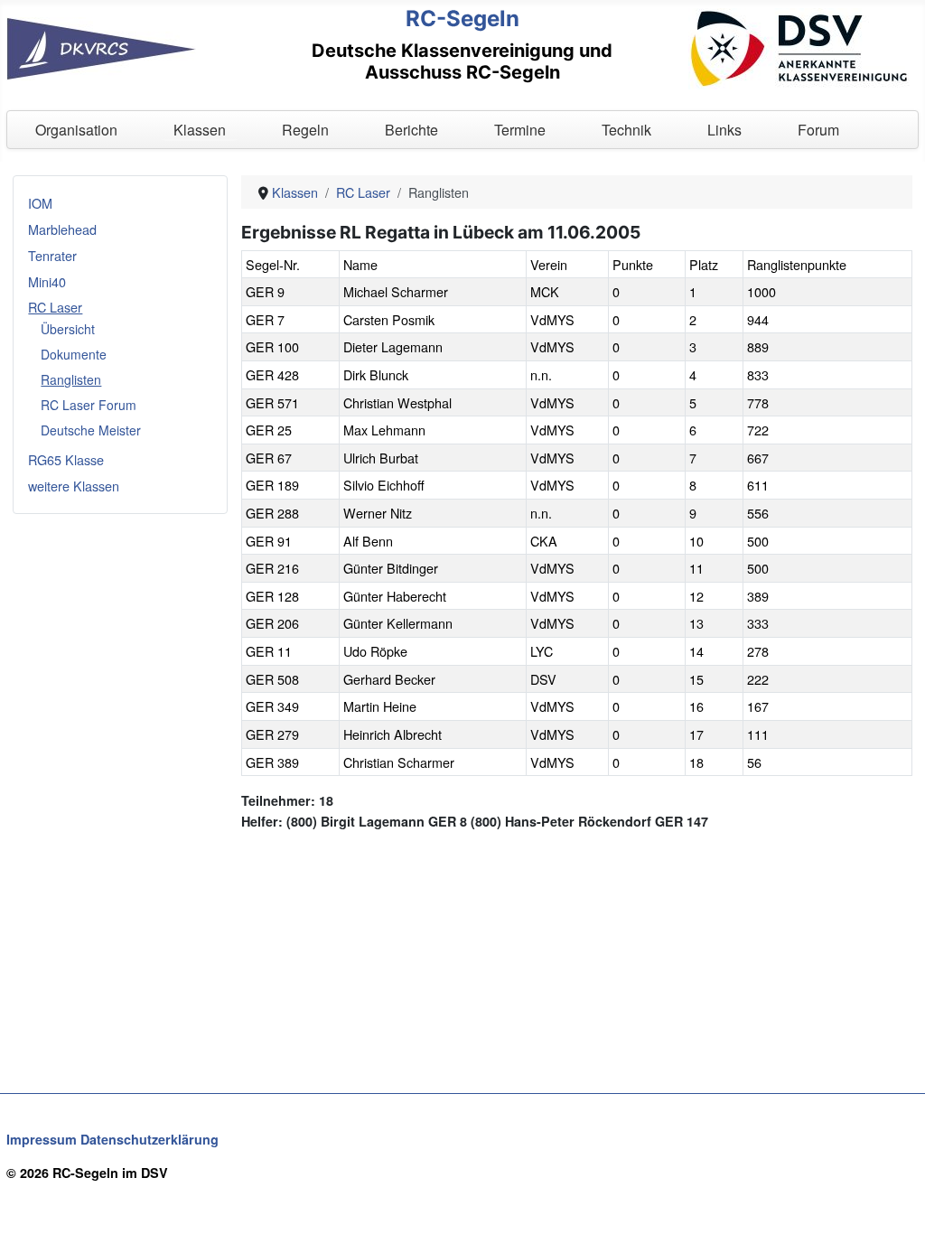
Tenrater (52, 255)
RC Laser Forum (88, 405)
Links (724, 129)
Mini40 (47, 281)
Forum (818, 129)
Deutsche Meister (91, 430)
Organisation (76, 129)
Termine (520, 129)
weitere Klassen (73, 485)
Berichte (411, 129)
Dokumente (74, 354)
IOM (40, 202)
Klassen (199, 129)
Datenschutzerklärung (149, 1139)
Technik (626, 129)
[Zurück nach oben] (895, 1202)
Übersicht (68, 329)
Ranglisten (71, 379)
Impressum (41, 1139)
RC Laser (55, 306)
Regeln (305, 129)
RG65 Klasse (66, 459)
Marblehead (62, 229)
